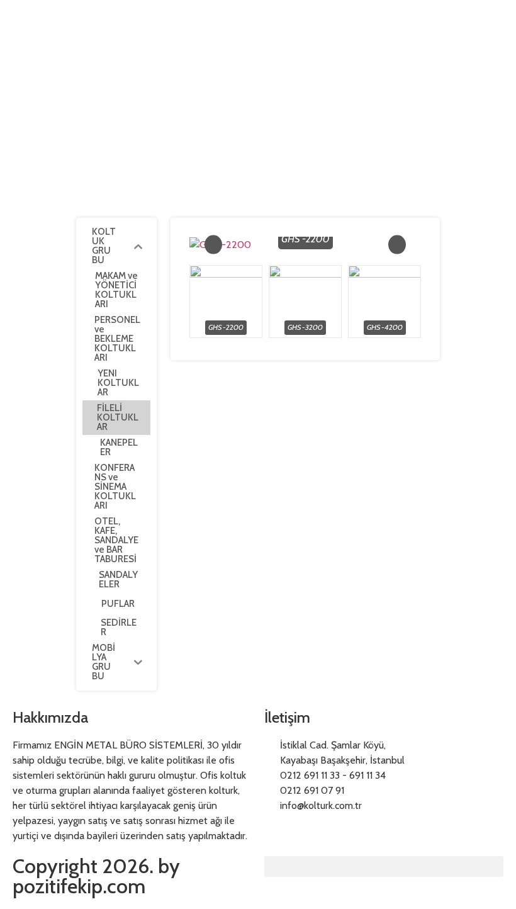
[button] (383, 866)
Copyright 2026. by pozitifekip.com (96, 876)
